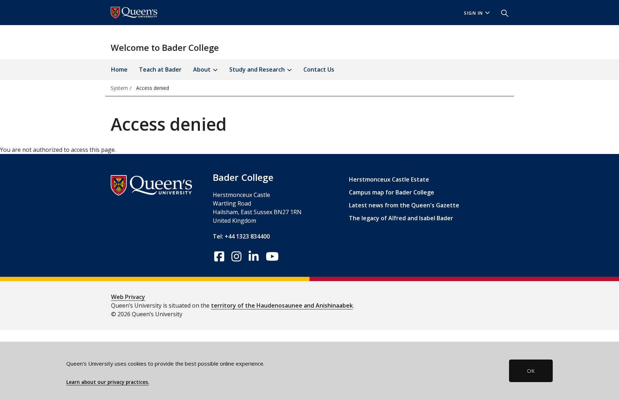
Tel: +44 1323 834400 (241, 236)
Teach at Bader (160, 69)
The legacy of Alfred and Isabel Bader (401, 218)
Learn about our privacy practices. (107, 382)
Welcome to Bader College (165, 47)
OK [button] (531, 370)
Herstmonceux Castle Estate (389, 179)
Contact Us (318, 69)
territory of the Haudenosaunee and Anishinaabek (282, 305)
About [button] (202, 69)
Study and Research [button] (257, 69)
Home (119, 69)
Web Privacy (128, 297)
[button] (501, 12)
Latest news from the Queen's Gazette (404, 205)
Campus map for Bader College (391, 192)
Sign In (473, 13)
